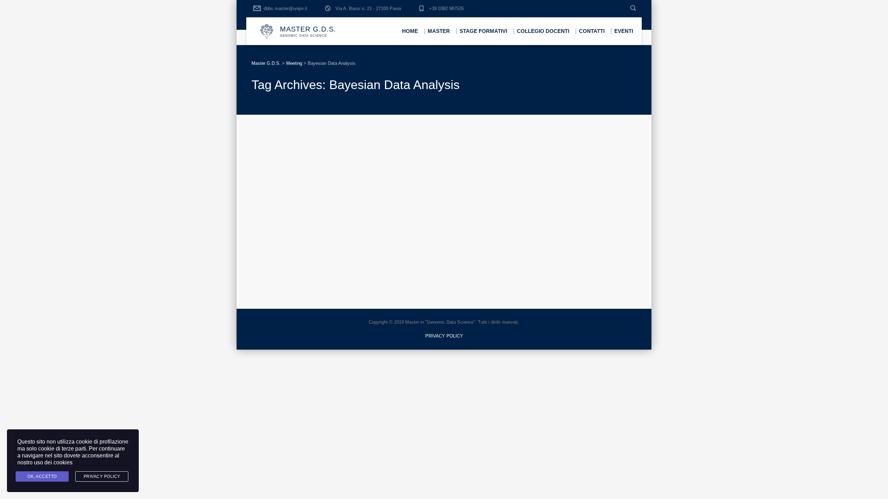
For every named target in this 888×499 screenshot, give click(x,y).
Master (439, 31)
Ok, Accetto (42, 476)
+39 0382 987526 (446, 8)
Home (410, 31)
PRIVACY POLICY (444, 336)
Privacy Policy (102, 476)
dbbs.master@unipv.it (285, 8)
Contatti (592, 31)
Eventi (623, 31)
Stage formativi (483, 31)
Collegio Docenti (543, 31)
